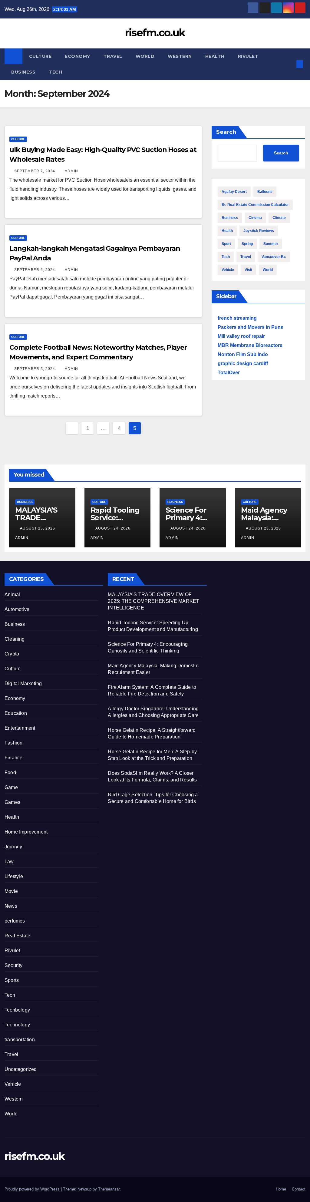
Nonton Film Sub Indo (243, 354)
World (145, 56)
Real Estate (17, 935)
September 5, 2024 (35, 369)
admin (71, 171)
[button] (290, 64)
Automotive (17, 609)
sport (226, 244)
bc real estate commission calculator (255, 205)
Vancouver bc (274, 257)
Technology (17, 1024)
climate (279, 218)
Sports (12, 980)
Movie (11, 891)
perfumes (15, 920)
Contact (298, 1189)
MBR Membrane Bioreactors (250, 345)
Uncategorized (21, 1069)
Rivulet (248, 56)
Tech (55, 72)
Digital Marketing (23, 683)
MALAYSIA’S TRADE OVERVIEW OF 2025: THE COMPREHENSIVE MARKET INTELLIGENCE (153, 601)
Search (226, 132)
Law (9, 861)
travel (245, 257)
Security (14, 965)
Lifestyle (14, 876)
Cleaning (15, 639)
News (11, 906)
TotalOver (229, 372)
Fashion (13, 742)
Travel (113, 56)
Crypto (12, 653)
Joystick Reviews (258, 231)
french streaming (237, 318)
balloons (264, 192)
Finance (13, 757)
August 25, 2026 (38, 528)
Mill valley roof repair (241, 336)
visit (248, 270)
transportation (20, 1039)
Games (12, 802)
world (268, 270)
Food (10, 772)
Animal (12, 594)
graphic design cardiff (243, 363)
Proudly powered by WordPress (33, 1189)
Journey (13, 846)
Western (180, 56)
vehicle (228, 270)
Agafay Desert (234, 192)
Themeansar (109, 1189)
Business (23, 72)
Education (16, 713)
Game (11, 787)
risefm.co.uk (155, 32)
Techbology (17, 1009)
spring (247, 244)
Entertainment (20, 728)
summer (270, 244)
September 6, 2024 (35, 270)
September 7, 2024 (35, 171)
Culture (40, 56)
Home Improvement (26, 831)
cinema (255, 218)
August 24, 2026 (113, 528)
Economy (77, 56)
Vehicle (13, 1084)
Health (215, 56)
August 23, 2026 (264, 528)
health (227, 231)
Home (281, 1189)
